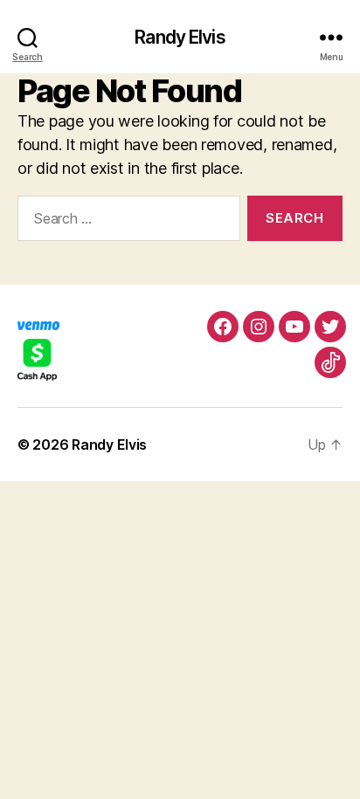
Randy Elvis (180, 37)
